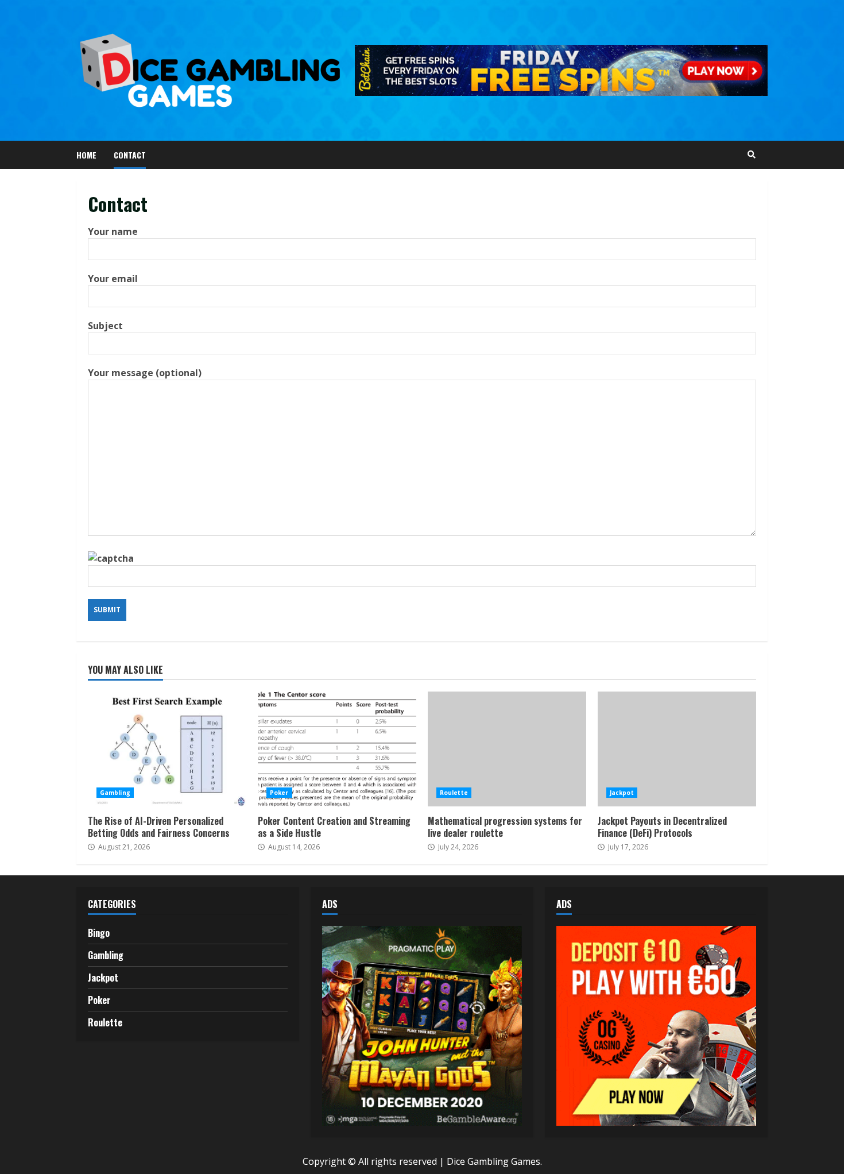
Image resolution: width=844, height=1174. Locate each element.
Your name (113, 231)
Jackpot (622, 793)
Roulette (454, 793)
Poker (279, 793)
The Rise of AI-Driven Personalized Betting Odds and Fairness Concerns (167, 749)
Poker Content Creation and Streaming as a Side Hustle (337, 749)
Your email (113, 278)
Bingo (99, 933)
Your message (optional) (145, 372)
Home (86, 155)
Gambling (115, 793)
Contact (130, 155)
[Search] (752, 154)
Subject (105, 325)
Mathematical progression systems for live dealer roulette (507, 749)
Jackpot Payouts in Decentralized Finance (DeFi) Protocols (677, 749)
